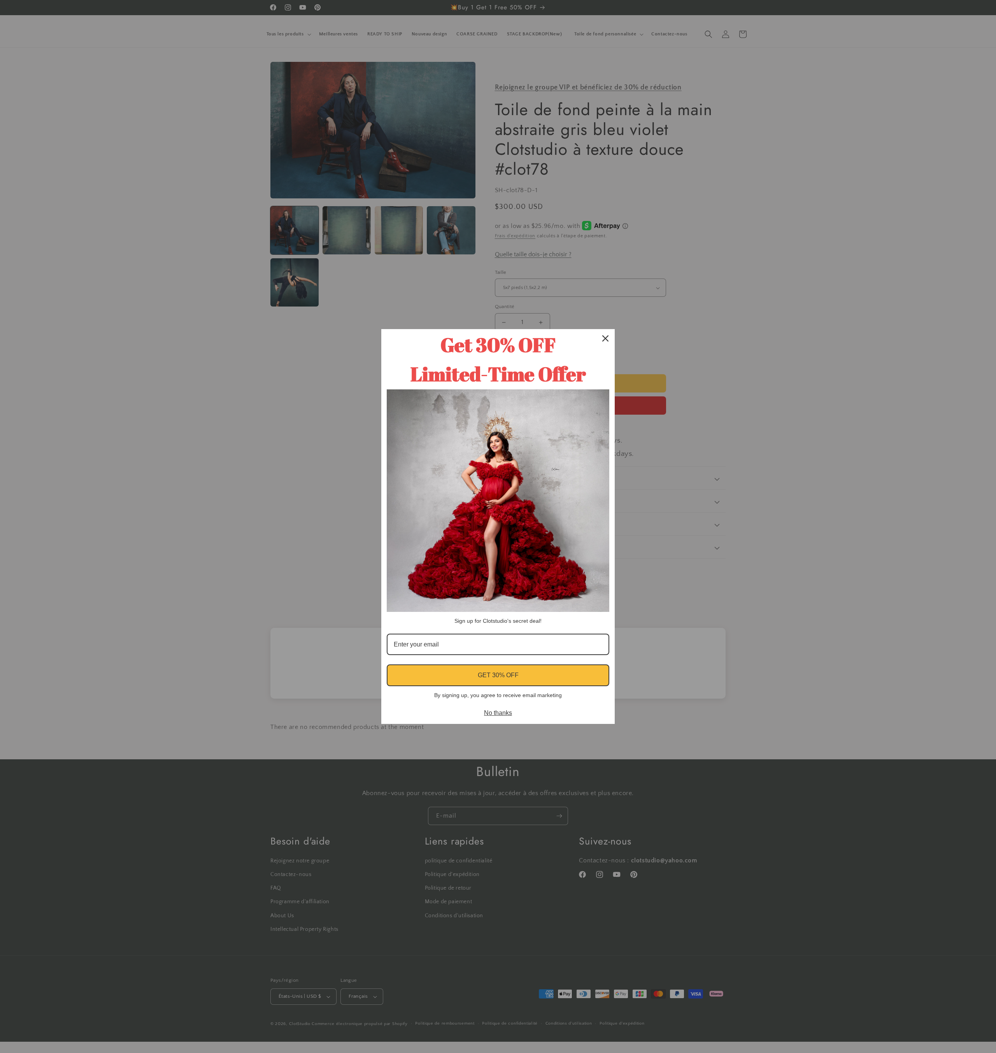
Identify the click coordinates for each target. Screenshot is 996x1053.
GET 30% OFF (498, 675)
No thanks (498, 713)
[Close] (605, 338)
